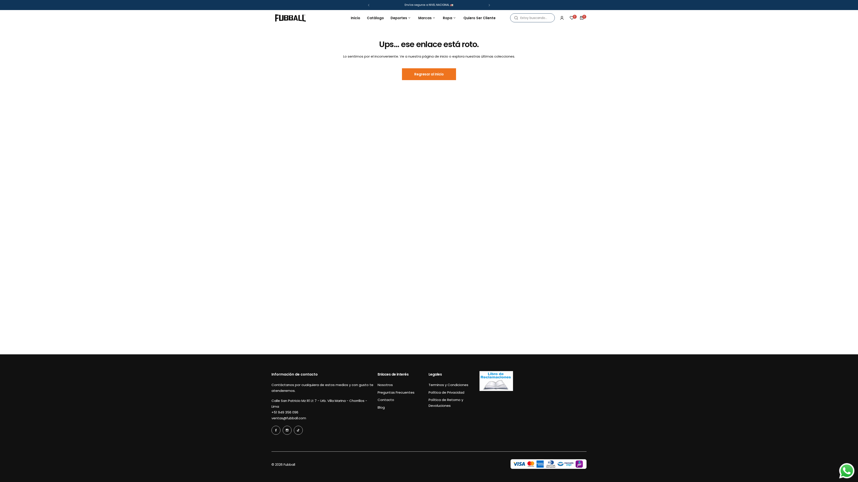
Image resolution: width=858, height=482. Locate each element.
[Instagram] (287, 430)
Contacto (386, 399)
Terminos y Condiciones (448, 384)
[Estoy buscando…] (516, 17)
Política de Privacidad (446, 392)
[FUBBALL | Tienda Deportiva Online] (290, 18)
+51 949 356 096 (284, 412)
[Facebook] (275, 430)
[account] (562, 18)
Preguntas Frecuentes (396, 392)
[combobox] (532, 17)
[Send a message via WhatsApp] (847, 471)
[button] (368, 5)
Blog (381, 407)
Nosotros (385, 384)
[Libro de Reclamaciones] (496, 389)
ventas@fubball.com (288, 418)
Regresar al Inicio (429, 74)
